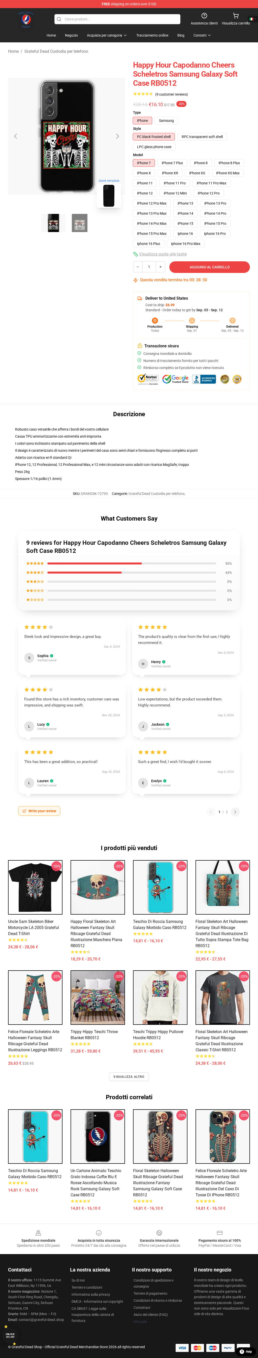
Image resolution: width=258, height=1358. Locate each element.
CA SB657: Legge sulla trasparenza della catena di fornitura (93, 1315)
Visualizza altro (128, 1077)
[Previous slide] (16, 136)
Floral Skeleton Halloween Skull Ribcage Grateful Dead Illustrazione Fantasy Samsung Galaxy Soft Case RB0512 (158, 1182)
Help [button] (249, 1351)
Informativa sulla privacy (91, 1294)
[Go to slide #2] (80, 223)
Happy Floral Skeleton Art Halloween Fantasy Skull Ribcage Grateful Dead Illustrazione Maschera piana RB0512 (96, 933)
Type (137, 112)
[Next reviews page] (235, 811)
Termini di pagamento (150, 1293)
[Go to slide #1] (53, 223)
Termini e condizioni (87, 1287)
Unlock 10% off (10, 1335)
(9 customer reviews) (171, 94)
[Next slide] (117, 136)
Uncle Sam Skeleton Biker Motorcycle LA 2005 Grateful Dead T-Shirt (33, 927)
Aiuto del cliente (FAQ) (151, 1315)
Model (138, 155)
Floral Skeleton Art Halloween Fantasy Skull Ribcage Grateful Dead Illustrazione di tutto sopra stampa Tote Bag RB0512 (222, 933)
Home (13, 51)
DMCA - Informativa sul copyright (97, 1301)
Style (137, 129)
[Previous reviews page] (210, 811)
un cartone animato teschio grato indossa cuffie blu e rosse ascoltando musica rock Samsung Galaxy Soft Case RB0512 (96, 1182)
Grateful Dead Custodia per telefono (56, 51)
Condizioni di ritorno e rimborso (158, 1300)
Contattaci (142, 1308)
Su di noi (78, 1280)
